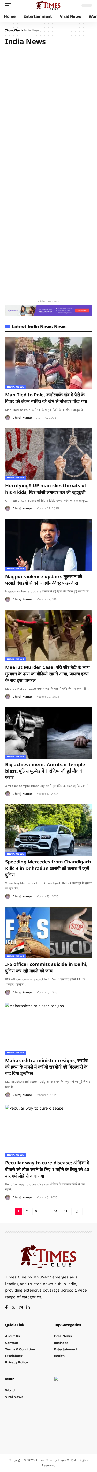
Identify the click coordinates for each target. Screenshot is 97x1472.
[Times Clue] (48, 5)
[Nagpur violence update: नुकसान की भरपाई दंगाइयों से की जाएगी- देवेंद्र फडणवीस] (48, 545)
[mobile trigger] (9, 5)
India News (15, 386)
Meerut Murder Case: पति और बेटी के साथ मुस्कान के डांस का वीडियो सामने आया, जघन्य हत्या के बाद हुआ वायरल (47, 673)
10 (55, 1211)
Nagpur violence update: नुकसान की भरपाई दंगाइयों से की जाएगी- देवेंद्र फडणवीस (43, 579)
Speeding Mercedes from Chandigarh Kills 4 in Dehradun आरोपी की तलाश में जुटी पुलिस (48, 868)
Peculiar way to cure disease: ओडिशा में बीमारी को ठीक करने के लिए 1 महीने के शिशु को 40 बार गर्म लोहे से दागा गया (47, 1169)
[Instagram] (21, 1308)
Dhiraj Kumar (22, 417)
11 (65, 1211)
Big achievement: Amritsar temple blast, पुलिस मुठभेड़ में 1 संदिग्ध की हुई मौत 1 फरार (45, 770)
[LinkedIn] (28, 1308)
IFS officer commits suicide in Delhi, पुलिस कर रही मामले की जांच (46, 967)
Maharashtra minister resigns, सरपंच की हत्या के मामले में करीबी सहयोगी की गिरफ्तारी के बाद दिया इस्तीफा (46, 1066)
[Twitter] (13, 1308)
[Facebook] (6, 1308)
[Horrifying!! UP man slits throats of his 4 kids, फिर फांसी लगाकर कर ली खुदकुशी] (48, 454)
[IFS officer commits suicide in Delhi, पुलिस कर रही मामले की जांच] (48, 932)
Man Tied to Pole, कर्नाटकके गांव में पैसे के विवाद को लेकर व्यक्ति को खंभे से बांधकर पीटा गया (46, 398)
